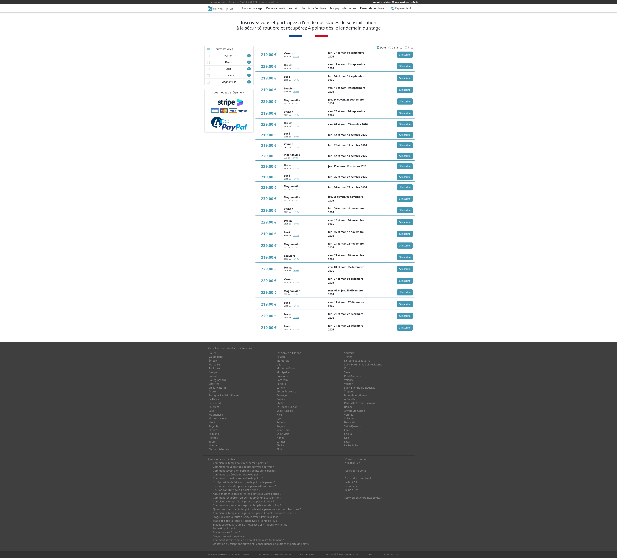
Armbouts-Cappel (355, 411)
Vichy (347, 368)
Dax (346, 437)
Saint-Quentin (352, 426)
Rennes (213, 437)
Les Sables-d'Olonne (289, 353)
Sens (347, 372)
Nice (279, 414)
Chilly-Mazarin (217, 387)
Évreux (213, 360)
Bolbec (348, 407)
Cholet (280, 403)
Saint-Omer (284, 430)
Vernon (348, 384)
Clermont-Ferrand (220, 449)
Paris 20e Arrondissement (360, 403)
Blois (279, 449)
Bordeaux (282, 380)
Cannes (281, 441)
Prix (410, 47)
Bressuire (282, 376)
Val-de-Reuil (216, 357)
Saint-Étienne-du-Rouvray (359, 387)
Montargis (283, 360)
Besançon (282, 395)
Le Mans (214, 434)
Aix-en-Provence (286, 391)
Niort (212, 422)
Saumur (349, 353)
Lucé (211, 411)
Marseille (214, 364)
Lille (279, 364)
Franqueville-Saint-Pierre (224, 395)
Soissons (349, 418)
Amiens (281, 422)
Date (382, 47)
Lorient (281, 387)
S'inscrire (405, 54)
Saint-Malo (283, 434)
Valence (349, 380)
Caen (347, 430)
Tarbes (281, 399)
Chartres (214, 384)
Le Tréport (215, 403)
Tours (212, 441)
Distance (396, 47)
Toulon (281, 357)
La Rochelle (351, 445)
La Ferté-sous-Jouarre (357, 360)
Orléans (213, 430)
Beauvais (349, 422)
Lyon (279, 418)
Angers (281, 426)
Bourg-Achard (217, 380)
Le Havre (214, 399)
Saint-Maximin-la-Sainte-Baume (363, 364)
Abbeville (349, 399)
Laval (347, 441)
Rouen (213, 353)
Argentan (214, 426)
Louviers (214, 407)
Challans (282, 445)
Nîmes (280, 437)
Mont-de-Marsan (287, 368)
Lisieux (348, 434)
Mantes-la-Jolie (218, 418)
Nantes (213, 445)
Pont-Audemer (353, 376)
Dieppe (213, 372)
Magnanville (216, 414)
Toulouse (214, 368)
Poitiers (281, 384)
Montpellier (284, 372)
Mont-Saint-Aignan (355, 395)
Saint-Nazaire (285, 411)
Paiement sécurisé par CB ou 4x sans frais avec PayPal (395, 2)
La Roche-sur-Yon (287, 407)
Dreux (212, 391)
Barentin (214, 376)
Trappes (349, 391)
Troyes (348, 357)
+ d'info (296, 56)
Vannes (348, 414)
